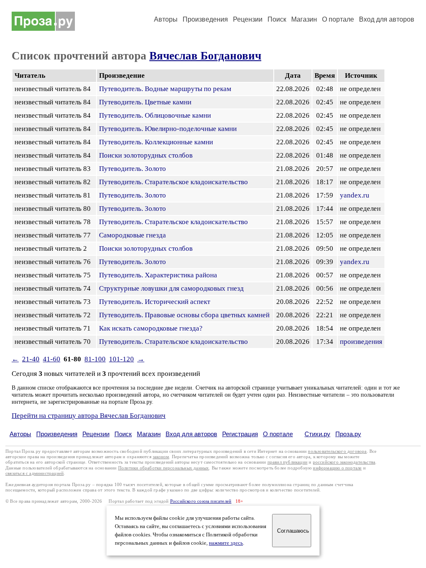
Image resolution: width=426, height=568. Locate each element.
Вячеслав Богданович (205, 55)
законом (161, 456)
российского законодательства (344, 462)
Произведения (205, 19)
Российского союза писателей (200, 501)
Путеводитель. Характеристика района (158, 275)
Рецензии (248, 19)
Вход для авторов (386, 19)
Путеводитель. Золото (132, 169)
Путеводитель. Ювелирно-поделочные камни (168, 129)
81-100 (95, 359)
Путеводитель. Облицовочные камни (155, 115)
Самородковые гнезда (132, 235)
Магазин (304, 19)
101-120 (121, 359)
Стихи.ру (317, 433)
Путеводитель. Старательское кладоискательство (173, 182)
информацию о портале (337, 468)
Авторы (166, 19)
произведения (361, 342)
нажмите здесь (226, 543)
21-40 (31, 359)
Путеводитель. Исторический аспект (154, 302)
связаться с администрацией (34, 473)
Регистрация (240, 433)
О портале (278, 433)
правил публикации (287, 462)
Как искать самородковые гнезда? (151, 328)
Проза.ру (348, 433)
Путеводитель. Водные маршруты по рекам (165, 89)
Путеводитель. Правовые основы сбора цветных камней (184, 315)
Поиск (276, 19)
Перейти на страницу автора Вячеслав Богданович (89, 416)
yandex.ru (354, 195)
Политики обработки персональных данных (163, 468)
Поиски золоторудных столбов (146, 155)
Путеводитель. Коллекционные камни (156, 142)
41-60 (51, 359)
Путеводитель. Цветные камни (145, 102)
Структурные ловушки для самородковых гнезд (171, 288)
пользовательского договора (337, 451)
